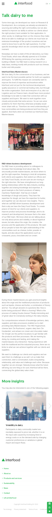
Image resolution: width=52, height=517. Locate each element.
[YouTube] (49, 512)
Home (6, 468)
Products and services (13, 478)
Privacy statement (20, 509)
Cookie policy (44, 509)
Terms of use (33, 509)
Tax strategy (7, 509)
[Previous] (3, 405)
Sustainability (9, 483)
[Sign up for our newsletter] (49, 508)
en (47, 4)
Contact (7, 493)
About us (7, 473)
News (6, 488)
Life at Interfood (10, 498)
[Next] (48, 405)
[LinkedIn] (49, 504)
